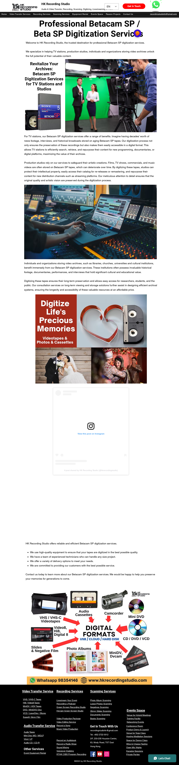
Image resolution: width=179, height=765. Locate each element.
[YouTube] (100, 754)
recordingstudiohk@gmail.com (104, 730)
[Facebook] (93, 754)
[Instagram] (106, 754)
